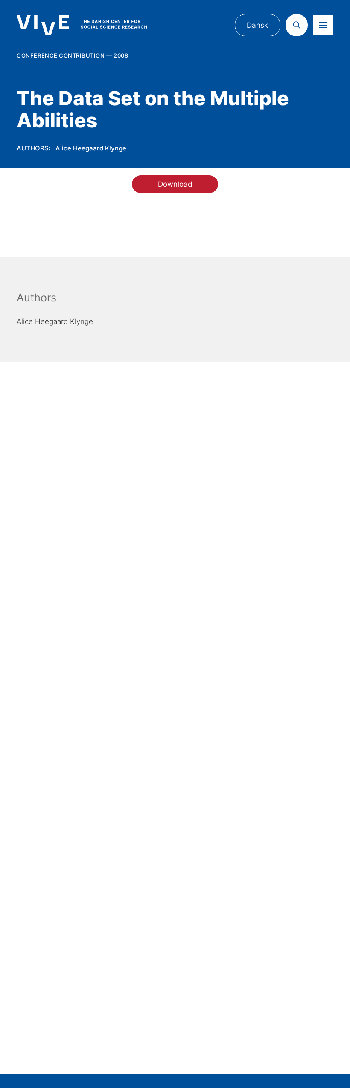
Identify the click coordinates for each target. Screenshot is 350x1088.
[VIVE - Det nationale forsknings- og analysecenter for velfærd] (90, 25)
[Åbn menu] (323, 25)
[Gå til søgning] (297, 25)
